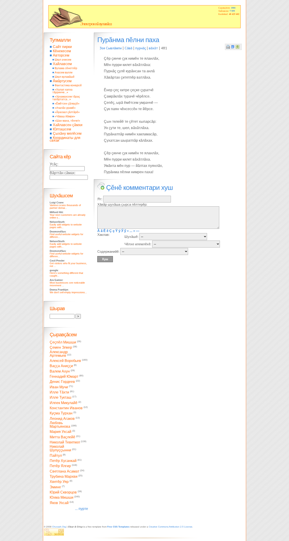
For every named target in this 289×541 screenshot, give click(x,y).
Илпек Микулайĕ (63, 403)
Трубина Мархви (63, 476)
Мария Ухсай (60, 432)
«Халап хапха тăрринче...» (62, 91)
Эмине (55, 487)
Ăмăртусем (62, 81)
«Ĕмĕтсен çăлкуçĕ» (67, 103)
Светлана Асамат (64, 471)
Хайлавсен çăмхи (67, 125)
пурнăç (140, 48)
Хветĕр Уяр (59, 482)
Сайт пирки (62, 47)
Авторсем (61, 55)
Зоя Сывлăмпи (111, 48)
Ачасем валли (63, 72)
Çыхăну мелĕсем (67, 133)
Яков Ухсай (59, 503)
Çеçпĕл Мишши (63, 342)
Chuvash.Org (59, 526)
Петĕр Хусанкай (63, 461)
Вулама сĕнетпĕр (66, 68)
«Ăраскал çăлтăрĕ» (67, 112)
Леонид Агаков (62, 419)
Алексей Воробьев (65, 361)
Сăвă (128, 48)
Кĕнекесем (62, 51)
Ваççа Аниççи (61, 366)
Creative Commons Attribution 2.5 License (170, 526)
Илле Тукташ (60, 398)
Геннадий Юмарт (64, 376)
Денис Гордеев (62, 382)
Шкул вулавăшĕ (65, 76)
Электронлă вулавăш (96, 23)
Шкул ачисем (63, 59)
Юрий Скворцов (63, 492)
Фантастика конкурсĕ (68, 85)
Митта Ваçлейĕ (62, 437)
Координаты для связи (65, 139)
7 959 (232, 10)
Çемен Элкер (61, 348)
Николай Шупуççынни (60, 448)
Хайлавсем (62, 64)
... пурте (81, 509)
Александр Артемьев (59, 353)
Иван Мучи (59, 387)
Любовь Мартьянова (60, 424)
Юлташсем (62, 129)
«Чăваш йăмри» (65, 116)
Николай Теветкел (65, 442)
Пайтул (56, 455)
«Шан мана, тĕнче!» (67, 120)
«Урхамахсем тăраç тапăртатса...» (66, 98)
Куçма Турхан (61, 413)
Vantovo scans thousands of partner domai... (65, 206)
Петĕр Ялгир (60, 466)
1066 (233, 7)
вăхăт (153, 48)
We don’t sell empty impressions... (68, 292)
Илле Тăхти (59, 392)
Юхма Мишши (61, 498)
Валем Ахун (60, 371)
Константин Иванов (66, 408)
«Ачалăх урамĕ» (65, 107)
